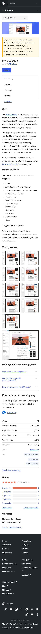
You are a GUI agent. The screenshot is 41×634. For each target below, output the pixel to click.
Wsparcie (8, 101)
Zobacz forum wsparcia (11, 527)
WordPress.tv (8, 571)
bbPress (6, 590)
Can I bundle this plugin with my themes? (11, 379)
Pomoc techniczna (9, 564)
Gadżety (26, 575)
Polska (10, 604)
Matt (5, 586)
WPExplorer (12, 64)
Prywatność (7, 553)
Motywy (25, 545)
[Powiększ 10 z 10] (36, 333)
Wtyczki (25, 549)
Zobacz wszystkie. (31, 507)
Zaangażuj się (27, 560)
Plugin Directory (8, 10)
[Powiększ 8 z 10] (36, 301)
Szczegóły (8, 79)
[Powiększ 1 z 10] (17, 254)
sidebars (35, 454)
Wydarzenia (26, 564)
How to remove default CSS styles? (16, 387)
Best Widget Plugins (10, 164)
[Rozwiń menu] (37, 3)
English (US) (34, 449)
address (27, 454)
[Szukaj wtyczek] (25, 18)
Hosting (5, 549)
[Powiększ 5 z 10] (17, 285)
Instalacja (8, 90)
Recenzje (8, 84)
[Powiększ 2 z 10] (36, 254)
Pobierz (7, 70)
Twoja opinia (7, 507)
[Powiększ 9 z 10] (17, 317)
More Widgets (11, 114)
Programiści (6, 568)
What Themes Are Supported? (14, 372)
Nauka (4, 560)
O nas (4, 541)
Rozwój (7, 96)
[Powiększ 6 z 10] (36, 285)
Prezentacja (26, 541)
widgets (35, 463)
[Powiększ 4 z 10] (36, 270)
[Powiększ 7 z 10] (17, 301)
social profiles (33, 459)
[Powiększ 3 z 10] (17, 270)
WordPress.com (9, 582)
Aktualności (6, 545)
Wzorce (25, 553)
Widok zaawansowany (11, 470)
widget (28, 463)
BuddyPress (8, 594)
